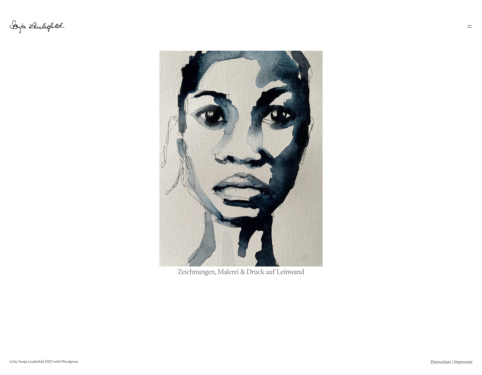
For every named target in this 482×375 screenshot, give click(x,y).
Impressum (463, 362)
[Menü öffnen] (469, 26)
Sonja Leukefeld (28, 23)
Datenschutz (441, 362)
